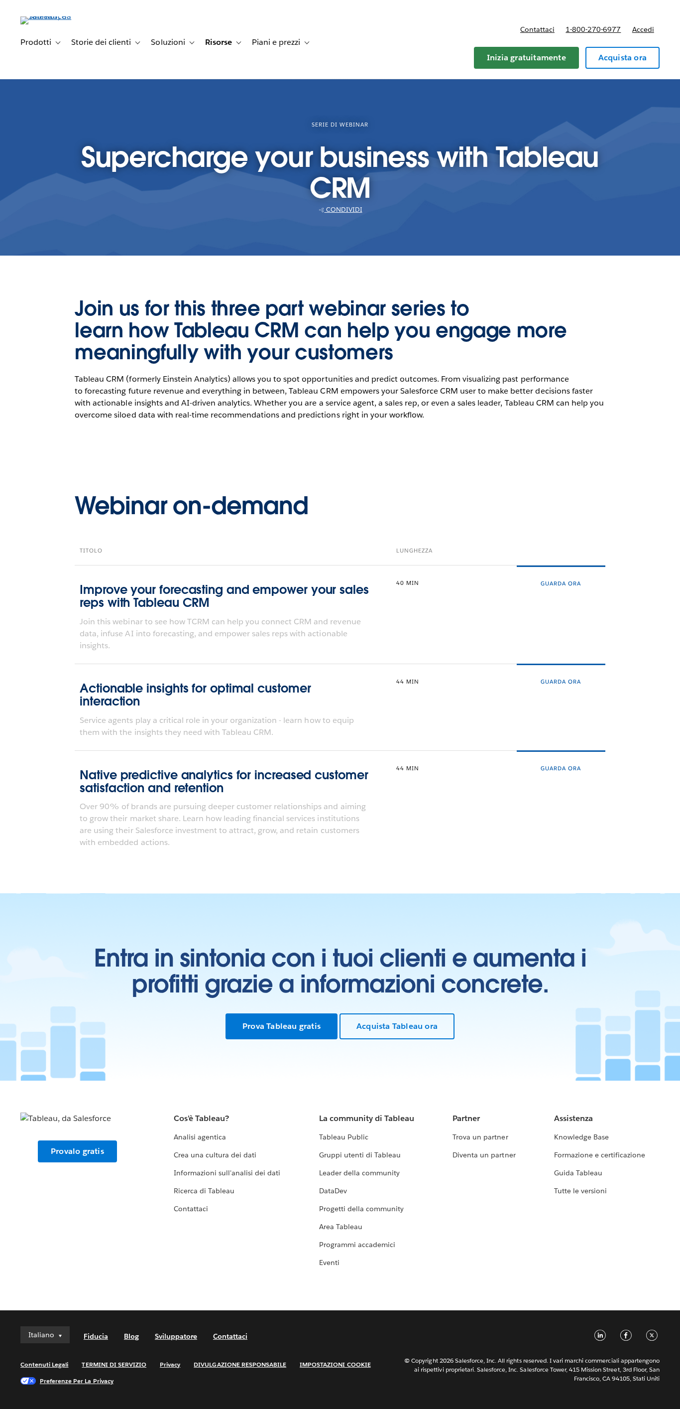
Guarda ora (561, 583)
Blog (131, 1336)
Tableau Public (343, 1136)
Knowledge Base (581, 1136)
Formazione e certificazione (600, 1154)
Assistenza (573, 1118)
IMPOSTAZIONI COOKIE (335, 1364)
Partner (466, 1118)
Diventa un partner (484, 1154)
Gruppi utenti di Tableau (360, 1154)
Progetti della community (361, 1208)
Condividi (343, 209)
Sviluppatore (176, 1336)
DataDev (333, 1190)
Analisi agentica (200, 1136)
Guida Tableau (578, 1172)
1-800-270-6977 (593, 29)
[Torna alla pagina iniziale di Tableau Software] (57, 16)
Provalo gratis (77, 1151)
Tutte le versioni (580, 1190)
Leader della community (359, 1172)
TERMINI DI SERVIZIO (114, 1364)
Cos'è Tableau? (201, 1118)
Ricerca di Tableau (204, 1190)
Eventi (329, 1262)
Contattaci (537, 29)
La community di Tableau (366, 1118)
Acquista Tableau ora (397, 1026)
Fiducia (96, 1336)
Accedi (643, 29)
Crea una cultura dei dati (215, 1154)
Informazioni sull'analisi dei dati (227, 1172)
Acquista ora (622, 57)
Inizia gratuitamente (526, 57)
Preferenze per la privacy (76, 1381)
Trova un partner (480, 1136)
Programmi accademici (357, 1244)
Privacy (170, 1364)
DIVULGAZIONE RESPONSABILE (240, 1364)
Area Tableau (340, 1226)
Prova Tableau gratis (281, 1026)
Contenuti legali (44, 1364)
